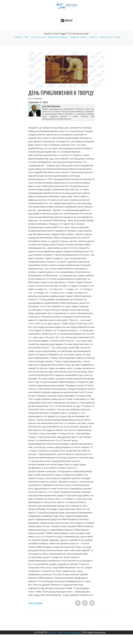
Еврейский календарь (58, 37)
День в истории (38, 37)
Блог (26, 37)
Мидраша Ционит (78, 37)
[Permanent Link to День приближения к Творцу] (66, 86)
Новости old (105, 37)
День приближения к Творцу (61, 93)
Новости (93, 37)
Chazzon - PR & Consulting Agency (64, 632)
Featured (18, 37)
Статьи (116, 37)
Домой (47, 33)
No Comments (35, 98)
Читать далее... (36, 603)
